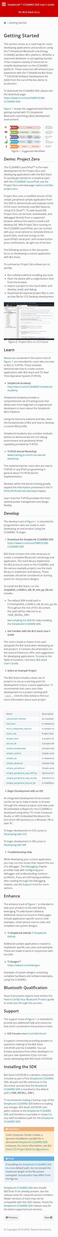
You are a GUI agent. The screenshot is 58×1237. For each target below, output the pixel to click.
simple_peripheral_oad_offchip (21, 773)
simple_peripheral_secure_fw (20, 783)
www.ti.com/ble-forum (33, 1033)
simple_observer (14, 763)
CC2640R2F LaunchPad (26, 181)
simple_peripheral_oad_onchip (21, 778)
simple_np (11, 758)
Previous (13, 1217)
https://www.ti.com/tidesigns (23, 965)
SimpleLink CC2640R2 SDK (26, 624)
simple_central (13, 753)
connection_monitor (16, 718)
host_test (10, 723)
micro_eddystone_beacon (19, 728)
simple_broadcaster (16, 748)
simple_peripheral (15, 768)
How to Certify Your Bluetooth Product (25, 999)
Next (47, 1217)
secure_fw (11, 743)
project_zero (12, 738)
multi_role (11, 733)
